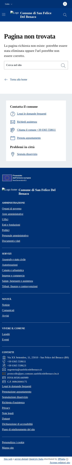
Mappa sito (8, 447)
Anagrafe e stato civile (14, 259)
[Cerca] (63, 65)
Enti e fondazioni (11, 224)
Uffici (5, 219)
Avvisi (5, 315)
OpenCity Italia (36, 459)
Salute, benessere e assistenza (17, 281)
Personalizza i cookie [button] (13, 442)
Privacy (6, 407)
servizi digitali (21, 459)
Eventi (5, 339)
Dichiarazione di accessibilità (17, 424)
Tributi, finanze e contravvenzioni (20, 286)
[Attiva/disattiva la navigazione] (4, 14)
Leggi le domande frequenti (16, 386)
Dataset (6, 418)
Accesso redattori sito (60, 462)
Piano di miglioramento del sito (18, 429)
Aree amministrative (12, 214)
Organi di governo (11, 208)
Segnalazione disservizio (15, 397)
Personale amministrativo (15, 235)
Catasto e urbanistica (13, 270)
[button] (9, 4)
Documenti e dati (11, 240)
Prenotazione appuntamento (16, 391)
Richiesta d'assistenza (13, 402)
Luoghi (6, 334)
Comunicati (8, 310)
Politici (5, 230)
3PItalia (61, 459)
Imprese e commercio (13, 275)
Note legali (8, 413)
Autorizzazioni (10, 264)
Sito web (8, 459)
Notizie (6, 304)
